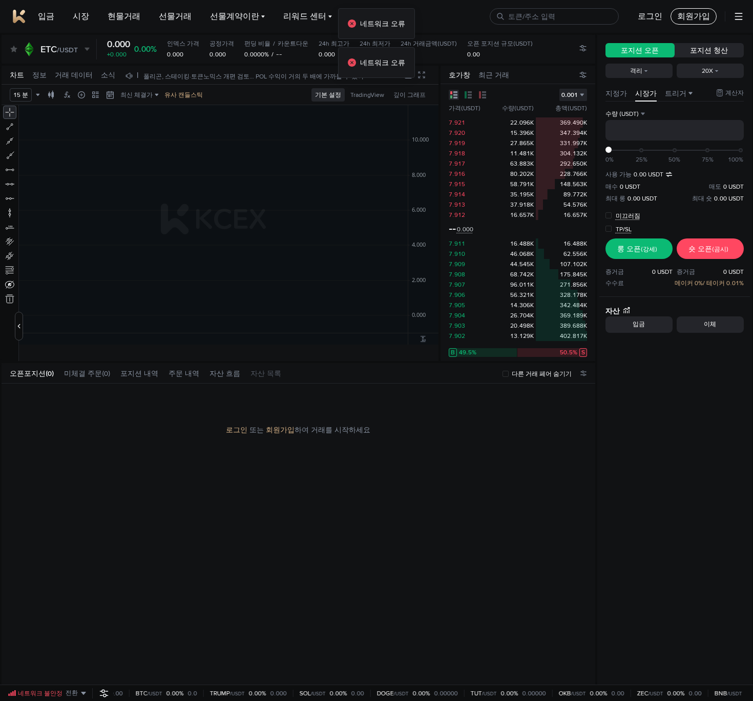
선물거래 (175, 16)
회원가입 (280, 429)
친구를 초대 (371, 16)
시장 (81, 16)
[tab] (36, 373)
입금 (46, 16)
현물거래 (124, 16)
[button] (59, 373)
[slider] (608, 150)
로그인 (236, 429)
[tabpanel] (298, 534)
